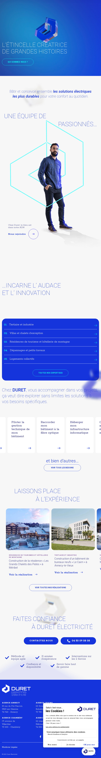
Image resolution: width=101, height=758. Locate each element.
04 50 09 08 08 (81, 640)
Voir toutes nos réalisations (50, 587)
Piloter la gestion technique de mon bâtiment (20, 429)
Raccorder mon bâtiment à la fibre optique (50, 427)
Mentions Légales (9, 747)
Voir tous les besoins (62, 468)
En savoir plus (20, 268)
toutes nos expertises (50, 373)
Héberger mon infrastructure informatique (79, 427)
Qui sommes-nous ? (18, 62)
